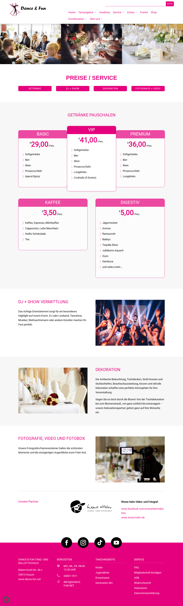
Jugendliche (102, 572)
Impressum (140, 587)
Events (144, 12)
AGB (136, 577)
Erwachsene (103, 577)
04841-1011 (70, 575)
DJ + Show (72, 88)
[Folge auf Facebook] (66, 542)
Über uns (95, 18)
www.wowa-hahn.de (133, 517)
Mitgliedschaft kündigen (147, 572)
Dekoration (110, 88)
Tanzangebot (85, 12)
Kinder (99, 567)
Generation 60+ (104, 582)
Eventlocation (76, 18)
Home (71, 12)
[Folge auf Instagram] (83, 542)
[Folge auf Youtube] (116, 542)
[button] (6, 599)
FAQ (136, 567)
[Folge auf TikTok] (99, 542)
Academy (104, 12)
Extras (130, 12)
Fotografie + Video (148, 88)
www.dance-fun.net (29, 579)
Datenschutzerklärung (146, 593)
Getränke (35, 88)
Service (117, 12)
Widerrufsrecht (142, 582)
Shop (154, 12)
